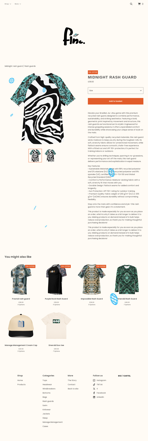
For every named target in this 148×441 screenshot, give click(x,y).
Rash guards (30, 66)
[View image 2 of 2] (50, 155)
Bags (45, 397)
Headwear (47, 384)
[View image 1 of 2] (35, 155)
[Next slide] (78, 108)
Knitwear (47, 409)
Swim (45, 405)
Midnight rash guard (14, 66)
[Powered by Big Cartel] (124, 375)
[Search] (131, 4)
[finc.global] (74, 36)
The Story (72, 380)
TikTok (100, 384)
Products (21, 384)
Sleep (45, 418)
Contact (71, 384)
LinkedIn (100, 397)
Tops (45, 380)
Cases (45, 426)
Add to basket (115, 101)
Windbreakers (49, 388)
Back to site (73, 388)
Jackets (46, 413)
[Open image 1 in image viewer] (43, 108)
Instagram (101, 380)
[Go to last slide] (8, 108)
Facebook (101, 393)
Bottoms (46, 393)
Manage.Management (53, 422)
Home (20, 380)
